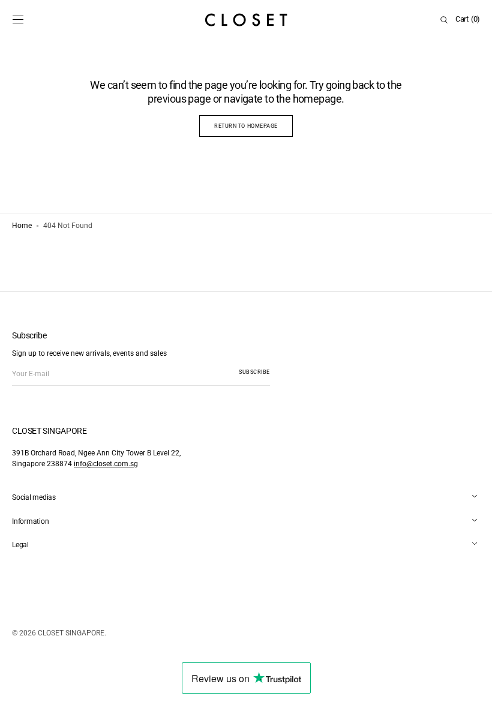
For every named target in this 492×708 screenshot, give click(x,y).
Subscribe (254, 372)
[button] (18, 20)
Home (22, 225)
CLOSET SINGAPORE (71, 633)
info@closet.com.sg (106, 464)
